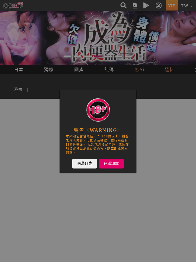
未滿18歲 (84, 163)
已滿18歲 (111, 163)
